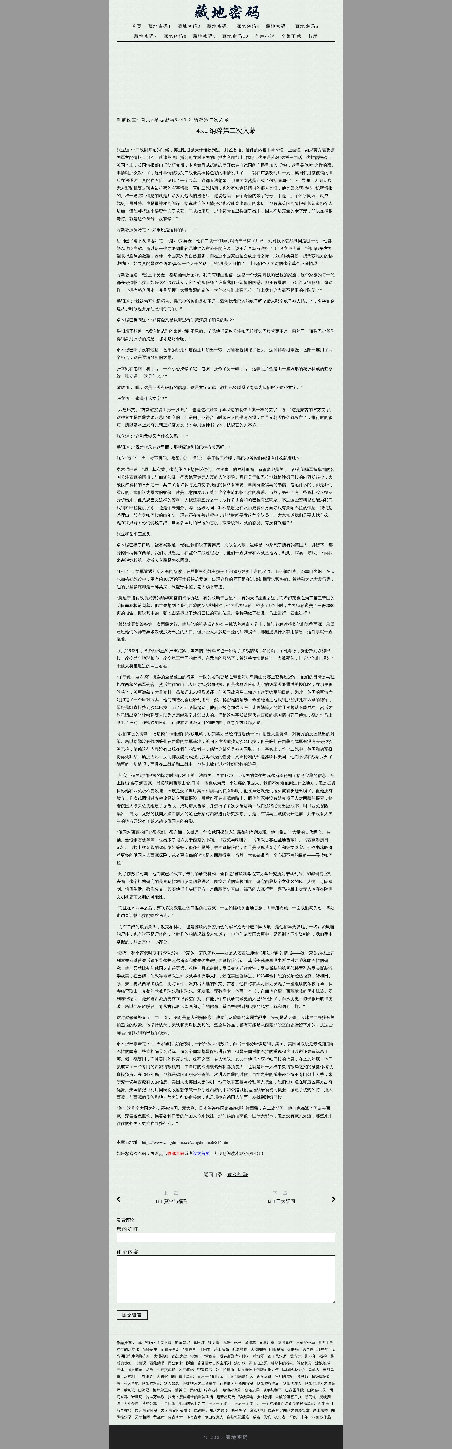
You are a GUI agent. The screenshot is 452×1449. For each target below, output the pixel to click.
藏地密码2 (189, 26)
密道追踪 (204, 1370)
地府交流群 (166, 1370)
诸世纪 (136, 1397)
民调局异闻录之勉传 (211, 1410)
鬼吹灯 (199, 1343)
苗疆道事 (188, 1349)
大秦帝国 (131, 1403)
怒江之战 (179, 1356)
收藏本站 (175, 1153)
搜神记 (180, 1390)
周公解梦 (175, 1363)
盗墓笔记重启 (238, 1417)
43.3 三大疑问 (281, 1201)
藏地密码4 (248, 26)
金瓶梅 (293, 1349)
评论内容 (128, 1251)
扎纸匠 (147, 1376)
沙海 (194, 1356)
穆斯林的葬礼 (282, 1363)
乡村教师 (264, 1397)
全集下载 (291, 36)
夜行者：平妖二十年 (291, 1417)
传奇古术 (193, 1417)
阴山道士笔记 (182, 1376)
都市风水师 (277, 1356)
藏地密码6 (307, 26)
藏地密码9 (204, 36)
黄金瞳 (159, 1417)
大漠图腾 (258, 1349)
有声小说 (265, 36)
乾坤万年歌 (155, 1397)
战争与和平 (272, 1390)
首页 (137, 26)
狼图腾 (213, 1343)
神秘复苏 (304, 1363)
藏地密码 (237, 1437)
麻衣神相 (257, 1410)
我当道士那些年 (315, 1349)
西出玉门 (325, 1403)
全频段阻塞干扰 (288, 1397)
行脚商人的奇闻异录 (237, 1383)
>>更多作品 (321, 1417)
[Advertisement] (226, 77)
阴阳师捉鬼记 (268, 1383)
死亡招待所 (224, 1370)
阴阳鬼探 (276, 1349)
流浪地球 (322, 1363)
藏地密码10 (235, 36)
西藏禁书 (157, 1363)
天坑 (267, 1417)
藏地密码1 (160, 26)
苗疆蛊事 (149, 1349)
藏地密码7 (145, 36)
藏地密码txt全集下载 (155, 1343)
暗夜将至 (238, 1410)
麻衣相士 (131, 1376)
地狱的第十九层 (192, 1403)
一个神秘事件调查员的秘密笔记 (288, 1403)
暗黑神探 (239, 1349)
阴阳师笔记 (151, 1383)
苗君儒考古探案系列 (214, 1363)
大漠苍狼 (161, 1356)
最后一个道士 (219, 1403)
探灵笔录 (134, 1370)
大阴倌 (162, 1376)
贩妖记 (129, 1390)
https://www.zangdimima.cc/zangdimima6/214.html (186, 1142)
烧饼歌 (240, 1363)
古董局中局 (305, 1343)
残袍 (323, 1356)
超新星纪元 (225, 1397)
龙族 (149, 1370)
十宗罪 (205, 1349)
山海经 (143, 1390)
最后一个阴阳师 (210, 1376)
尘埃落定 (208, 1356)
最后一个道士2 (246, 1403)
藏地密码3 (218, 26)
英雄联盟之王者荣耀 (199, 1383)
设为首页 (201, 1153)
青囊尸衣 (266, 1343)
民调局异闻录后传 (176, 1410)
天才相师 (142, 1417)
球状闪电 (246, 1397)
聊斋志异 (252, 1390)
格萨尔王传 (162, 1390)
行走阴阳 (167, 1403)
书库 (313, 36)
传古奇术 (175, 1417)
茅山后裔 (221, 1349)
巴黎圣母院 (294, 1390)
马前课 (140, 1363)
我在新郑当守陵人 (235, 1356)
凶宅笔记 (186, 1370)
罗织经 (195, 1390)
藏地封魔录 (231, 1390)
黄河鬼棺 (285, 1343)
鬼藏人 (313, 1370)
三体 (120, 1370)
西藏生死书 (231, 1343)
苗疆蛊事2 (169, 1349)
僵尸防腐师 (284, 1376)
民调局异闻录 (146, 1410)
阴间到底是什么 (240, 1376)
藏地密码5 (277, 26)
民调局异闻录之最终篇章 (289, 1410)
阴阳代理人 (292, 1383)
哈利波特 (211, 1390)
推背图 (258, 1356)
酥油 (190, 1363)
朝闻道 (310, 1397)
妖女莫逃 (263, 1376)
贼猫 (256, 1417)
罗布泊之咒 (258, 1363)
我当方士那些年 (303, 1356)
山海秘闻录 (316, 1390)
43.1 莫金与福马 (171, 1201)
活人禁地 (131, 1383)
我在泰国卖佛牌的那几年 (258, 1370)
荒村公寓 (149, 1403)
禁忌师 (302, 1376)
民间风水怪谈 (293, 1370)
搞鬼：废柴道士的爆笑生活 (190, 1397)
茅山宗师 (320, 1410)
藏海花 (250, 1343)
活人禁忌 (171, 1383)
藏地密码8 (175, 36)
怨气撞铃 (124, 1410)
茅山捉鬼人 (214, 1417)
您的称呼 (128, 1228)
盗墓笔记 (182, 1343)
